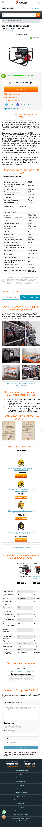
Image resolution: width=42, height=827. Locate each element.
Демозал (21, 803)
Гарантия (21, 774)
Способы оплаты (21, 811)
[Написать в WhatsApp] (12, 104)
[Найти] (38, 15)
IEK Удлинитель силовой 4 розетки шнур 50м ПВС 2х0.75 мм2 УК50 (21, 532)
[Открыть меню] (3, 2)
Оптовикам (21, 789)
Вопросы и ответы (21, 792)
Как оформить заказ (21, 814)
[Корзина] (38, 2)
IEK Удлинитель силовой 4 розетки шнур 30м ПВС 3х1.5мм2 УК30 (21, 511)
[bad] (6, 726)
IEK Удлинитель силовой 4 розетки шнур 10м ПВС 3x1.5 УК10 (21, 490)
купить (21, 89)
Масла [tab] (21, 455)
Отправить (21, 747)
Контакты (21, 807)
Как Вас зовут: (9, 731)
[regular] (13, 726)
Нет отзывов (16, 31)
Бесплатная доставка (21, 770)
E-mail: (6, 738)
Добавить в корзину (21, 476)
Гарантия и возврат (21, 800)
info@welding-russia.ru (14, 94)
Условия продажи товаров (21, 818)
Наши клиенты (21, 781)
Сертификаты (21, 778)
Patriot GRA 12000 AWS (37, 577)
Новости (21, 785)
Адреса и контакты (34, 8)
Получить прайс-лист (14, 100)
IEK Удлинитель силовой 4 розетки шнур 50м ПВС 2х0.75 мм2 (21, 469)
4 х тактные (28, 679)
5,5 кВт (20, 671)
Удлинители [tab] (21, 450)
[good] (16, 726)
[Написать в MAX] (17, 104)
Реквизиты (21, 796)
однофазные (29, 671)
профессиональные (16, 679)
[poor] (9, 726)
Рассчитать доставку (30, 297)
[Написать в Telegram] (6, 104)
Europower (12, 671)
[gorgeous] (20, 726)
